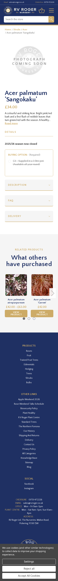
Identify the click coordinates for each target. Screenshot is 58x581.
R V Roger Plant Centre (29, 417)
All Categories (29, 453)
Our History (29, 431)
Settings (29, 561)
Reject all (29, 568)
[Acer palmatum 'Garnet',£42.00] (42, 285)
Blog (29, 467)
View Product (16, 313)
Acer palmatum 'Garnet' (42, 301)
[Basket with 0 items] (42, 10)
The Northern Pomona (29, 426)
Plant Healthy (29, 413)
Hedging (29, 369)
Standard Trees (29, 422)
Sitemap (29, 462)
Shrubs (29, 378)
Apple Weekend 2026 (29, 399)
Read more (11, 123)
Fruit (29, 355)
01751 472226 (49, 2)
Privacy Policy (29, 449)
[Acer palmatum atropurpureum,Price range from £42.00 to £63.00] (16, 285)
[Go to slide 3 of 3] (34, 318)
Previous (5, 293)
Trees (29, 373)
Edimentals (29, 364)
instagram (29, 488)
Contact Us (29, 444)
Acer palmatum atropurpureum (16, 301)
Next (52, 293)
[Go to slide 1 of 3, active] (24, 318)
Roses (29, 351)
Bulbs (29, 382)
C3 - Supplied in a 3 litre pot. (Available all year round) (28, 162)
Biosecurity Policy (29, 408)
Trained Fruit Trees (29, 360)
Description (17, 184)
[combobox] (26, 19)
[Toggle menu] (50, 10)
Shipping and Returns (29, 435)
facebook (29, 484)
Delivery (14, 216)
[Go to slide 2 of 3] (29, 318)
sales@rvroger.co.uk (16, 2)
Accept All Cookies (29, 575)
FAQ (11, 200)
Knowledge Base (29, 458)
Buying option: (24, 154)
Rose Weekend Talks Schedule (29, 404)
